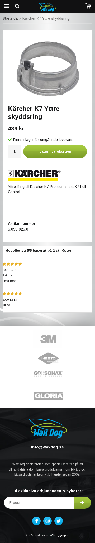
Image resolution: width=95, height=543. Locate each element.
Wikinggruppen (60, 535)
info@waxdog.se (47, 447)
